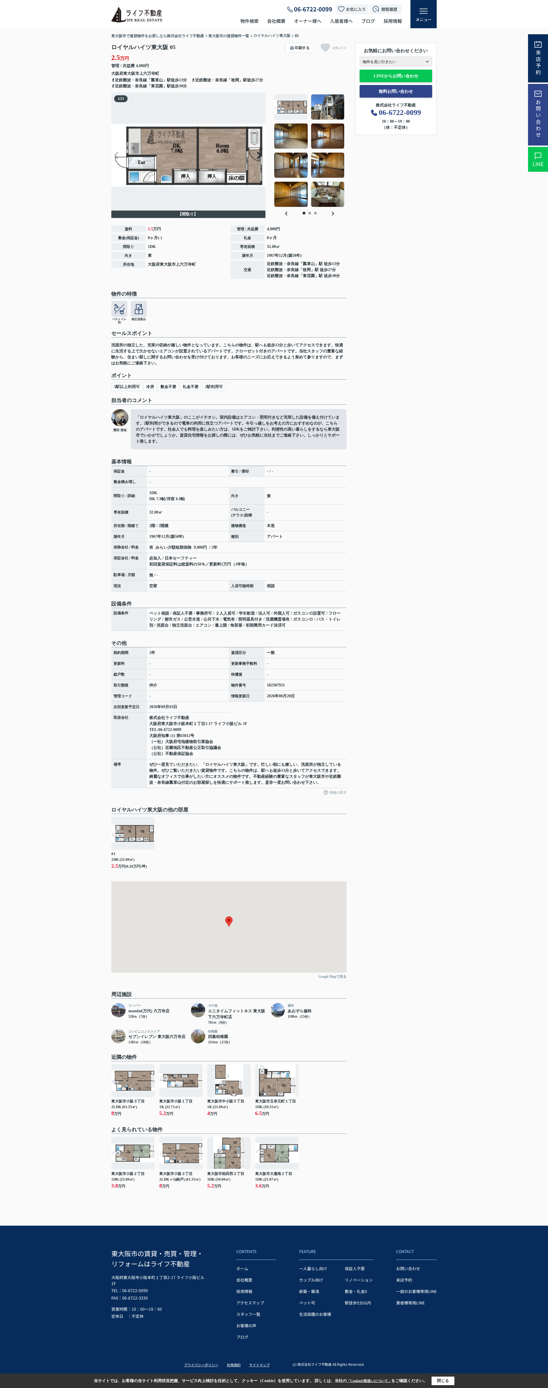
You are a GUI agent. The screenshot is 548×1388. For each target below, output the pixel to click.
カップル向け (311, 1280)
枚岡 (307, 270)
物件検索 (249, 20)
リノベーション (359, 1280)
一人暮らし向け (313, 1268)
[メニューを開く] (423, 14)
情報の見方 (337, 793)
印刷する (302, 48)
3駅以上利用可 (127, 387)
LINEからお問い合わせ (396, 76)
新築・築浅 (309, 1291)
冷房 (150, 387)
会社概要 (276, 20)
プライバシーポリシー (201, 1364)
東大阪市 (131, 73)
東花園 (309, 276)
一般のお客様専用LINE (416, 1291)
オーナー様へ (307, 20)
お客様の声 (246, 1325)
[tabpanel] (309, 150)
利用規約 (234, 1364)
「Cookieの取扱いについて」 (369, 1381)
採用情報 (393, 20)
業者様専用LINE (410, 1303)
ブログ (368, 20)
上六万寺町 (149, 73)
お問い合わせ (538, 119)
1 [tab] (304, 213)
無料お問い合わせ (396, 91)
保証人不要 (355, 1268)
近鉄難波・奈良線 (283, 264)
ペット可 (307, 1303)
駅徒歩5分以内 (358, 1303)
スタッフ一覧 (248, 1314)
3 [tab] (315, 213)
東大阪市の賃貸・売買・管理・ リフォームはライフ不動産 (157, 1258)
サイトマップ (259, 1364)
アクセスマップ (250, 1303)
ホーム (242, 1268)
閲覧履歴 (389, 9)
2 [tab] (309, 213)
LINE (538, 163)
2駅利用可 (214, 387)
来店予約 (538, 63)
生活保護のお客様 (315, 1314)
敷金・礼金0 (356, 1291)
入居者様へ (341, 20)
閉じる (443, 1381)
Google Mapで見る (332, 977)
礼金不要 (191, 387)
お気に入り (356, 9)
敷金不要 (168, 387)
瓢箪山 (309, 264)
